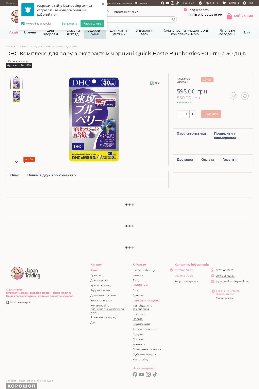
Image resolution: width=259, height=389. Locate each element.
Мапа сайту (140, 359)
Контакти (139, 344)
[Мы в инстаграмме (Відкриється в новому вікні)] (172, 3)
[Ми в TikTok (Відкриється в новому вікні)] (177, 3)
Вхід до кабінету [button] (144, 270)
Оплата (138, 318)
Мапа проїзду (224, 298)
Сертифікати (141, 324)
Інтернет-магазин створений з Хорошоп (29, 380)
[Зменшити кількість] (180, 114)
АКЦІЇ (136, 280)
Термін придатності (146, 329)
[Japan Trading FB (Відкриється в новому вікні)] (162, 3)
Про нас (138, 339)
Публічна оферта (144, 354)
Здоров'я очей (95, 32)
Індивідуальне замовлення (115, 3)
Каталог (11, 3)
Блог (136, 290)
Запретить (69, 23)
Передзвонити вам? (125, 11)
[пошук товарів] (174, 19)
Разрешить (92, 23)
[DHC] (155, 83)
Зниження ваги (144, 32)
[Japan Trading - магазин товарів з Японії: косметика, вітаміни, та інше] (25, 272)
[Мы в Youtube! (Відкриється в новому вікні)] (167, 3)
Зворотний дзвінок (187, 281)
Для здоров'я (50, 32)
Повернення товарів (147, 349)
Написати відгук (18, 61)
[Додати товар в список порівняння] (233, 96)
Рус (191, 3)
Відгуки (138, 334)
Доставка (141, 3)
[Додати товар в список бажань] (245, 96)
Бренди (30, 32)
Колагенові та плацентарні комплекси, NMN (185, 32)
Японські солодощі (227, 32)
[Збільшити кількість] (192, 114)
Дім (247, 32)
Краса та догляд (73, 32)
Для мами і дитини (119, 32)
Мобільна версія (20, 302)
